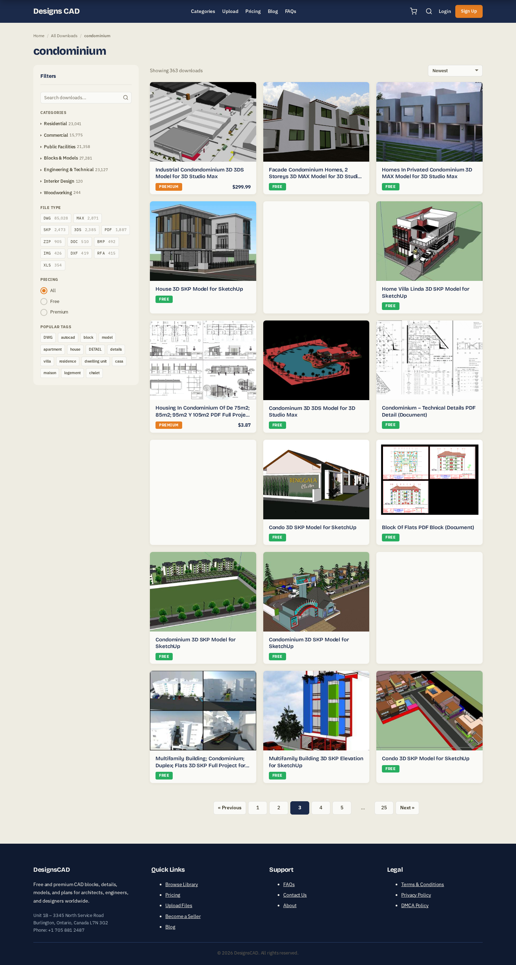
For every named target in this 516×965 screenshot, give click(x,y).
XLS (53, 265)
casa (119, 361)
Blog (170, 927)
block (88, 337)
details (116, 349)
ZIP (53, 241)
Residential (55, 124)
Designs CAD (56, 11)
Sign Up (469, 11)
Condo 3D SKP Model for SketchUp (312, 527)
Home (39, 35)
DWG (56, 218)
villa (47, 361)
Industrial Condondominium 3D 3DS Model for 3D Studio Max (200, 173)
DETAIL (95, 349)
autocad (68, 337)
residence (67, 361)
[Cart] (413, 11)
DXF (80, 253)
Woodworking (58, 193)
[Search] (429, 11)
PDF (116, 229)
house (75, 349)
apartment (53, 349)
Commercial (56, 135)
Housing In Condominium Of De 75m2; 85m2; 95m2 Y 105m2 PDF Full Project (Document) (203, 415)
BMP (106, 241)
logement (72, 372)
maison (50, 372)
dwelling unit (96, 361)
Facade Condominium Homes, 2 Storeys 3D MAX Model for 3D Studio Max (315, 177)
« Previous (230, 807)
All (53, 290)
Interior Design (59, 181)
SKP (55, 229)
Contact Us (295, 895)
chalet (94, 372)
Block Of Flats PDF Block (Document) (428, 527)
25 (384, 807)
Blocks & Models (61, 158)
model (107, 337)
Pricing (172, 895)
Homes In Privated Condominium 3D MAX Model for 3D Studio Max (427, 173)
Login (445, 11)
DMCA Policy (415, 905)
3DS (85, 229)
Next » (407, 807)
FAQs (289, 884)
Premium (59, 312)
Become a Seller (183, 916)
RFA (106, 253)
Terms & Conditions (422, 884)
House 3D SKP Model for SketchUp (199, 289)
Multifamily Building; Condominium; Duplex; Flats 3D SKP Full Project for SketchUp (200, 765)
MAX (88, 218)
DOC (80, 241)
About (290, 905)
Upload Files (178, 905)
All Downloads (64, 35)
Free (54, 301)
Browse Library (181, 884)
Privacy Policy (416, 895)
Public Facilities (59, 147)
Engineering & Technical (69, 170)
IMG (53, 253)
